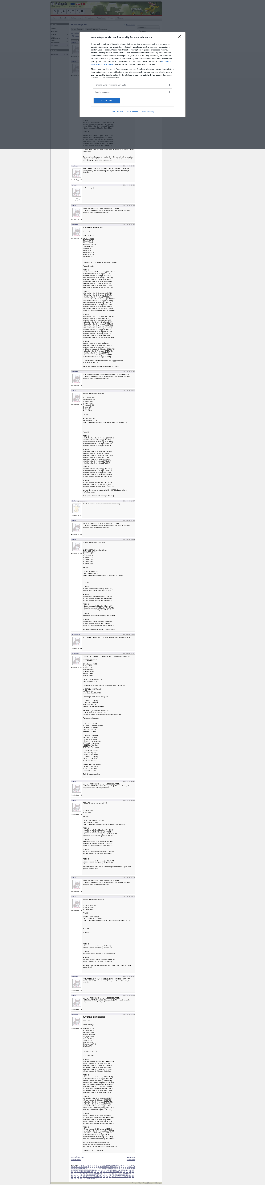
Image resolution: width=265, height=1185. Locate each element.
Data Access (132, 112)
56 (121, 1167)
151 (104, 1173)
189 (86, 1177)
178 (118, 1175)
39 (86, 1167)
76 (99, 1168)
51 (111, 1167)
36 (80, 1167)
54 (117, 1167)
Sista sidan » (131, 1160)
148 (95, 1173)
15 (100, 1165)
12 (94, 1165)
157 (121, 1173)
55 (119, 1167)
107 (105, 1170)
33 (74, 1167)
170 (95, 1175)
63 (72, 1168)
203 (127, 1177)
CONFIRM (106, 100)
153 (110, 1173)
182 (130, 1175)
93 (134, 1168)
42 (92, 1167)
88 (123, 1168)
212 (89, 1178)
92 (132, 1168)
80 (107, 1168)
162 (72, 1175)
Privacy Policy (148, 112)
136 (124, 1172)
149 (98, 1173)
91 (130, 1168)
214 (95, 1178)
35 (78, 1167)
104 (96, 1170)
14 (98, 1165)
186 (78, 1177)
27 (125, 1165)
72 (90, 1168)
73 (92, 1168)
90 (127, 1168)
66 (78, 1168)
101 (87, 1170)
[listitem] (132, 84)
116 (130, 1170)
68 (82, 1168)
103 (93, 1170)
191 (92, 1177)
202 (124, 1177)
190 (89, 1177)
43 (94, 1167)
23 (117, 1165)
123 (86, 1172)
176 (113, 1175)
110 (113, 1170)
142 (78, 1173)
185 (75, 1177)
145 (86, 1173)
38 (84, 1167)
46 (101, 1167)
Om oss (150, 1183)
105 (99, 1170)
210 (84, 1178)
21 (113, 1165)
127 (98, 1172)
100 (84, 1170)
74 (94, 1168)
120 (77, 1172)
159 (127, 1173)
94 (72, 1170)
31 (134, 1165)
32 (72, 1167)
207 (75, 1178)
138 (130, 1172)
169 (92, 1175)
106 (102, 1170)
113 (121, 1170)
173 (104, 1175)
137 (127, 1172)
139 (133, 1172)
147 (92, 1173)
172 (101, 1175)
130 (106, 1172)
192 (95, 1177)
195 (104, 1177)
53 (115, 1167)
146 (89, 1173)
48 (105, 1167)
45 (99, 1167)
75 (96, 1168)
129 (104, 1172)
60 (130, 1167)
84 (115, 1168)
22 (115, 1165)
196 (107, 1177)
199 (115, 1177)
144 (84, 1173)
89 (125, 1168)
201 (121, 1177)
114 (124, 1170)
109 (110, 1170)
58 (125, 1167)
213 (92, 1178)
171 (98, 1175)
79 (105, 1168)
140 (72, 1173)
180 (124, 1175)
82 (111, 1168)
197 (110, 1177)
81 (109, 1168)
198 (113, 1177)
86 (119, 1168)
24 (119, 1165)
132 (112, 1172)
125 (92, 1172)
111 (116, 1170)
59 (127, 1167)
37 (82, 1167)
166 (84, 1175)
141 (75, 1173)
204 (130, 1177)
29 (129, 1165)
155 (115, 1173)
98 (80, 1170)
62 (134, 1167)
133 (115, 1172)
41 (90, 1167)
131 (109, 1172)
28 (127, 1165)
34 (76, 1167)
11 (92, 1165)
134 (118, 1172)
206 (72, 1178)
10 (90, 1165)
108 (108, 1170)
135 (121, 1172)
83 (113, 1168)
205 (133, 1177)
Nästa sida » (131, 1157)
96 (76, 1170)
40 (88, 1167)
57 (123, 1167)
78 (103, 1168)
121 (80, 1172)
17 (105, 1165)
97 (78, 1170)
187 (81, 1177)
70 (86, 1168)
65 (76, 1168)
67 (80, 1168)
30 (131, 1165)
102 (90, 1170)
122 (83, 1172)
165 (81, 1175)
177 (115, 1175)
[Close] (180, 37)
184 (72, 1177)
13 (96, 1165)
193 (98, 1177)
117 (133, 1170)
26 (123, 1165)
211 (86, 1178)
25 (121, 1165)
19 (109, 1165)
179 (121, 1175)
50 (109, 1167)
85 (117, 1168)
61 (132, 1167)
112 (119, 1170)
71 (88, 1168)
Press (145, 1183)
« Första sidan (76, 1160)
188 (84, 1177)
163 (75, 1175)
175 (110, 1175)
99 (82, 1170)
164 (78, 1175)
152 (107, 1173)
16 (103, 1165)
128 (101, 1172)
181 (127, 1175)
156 (118, 1173)
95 (74, 1170)
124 (89, 1172)
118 (72, 1172)
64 (74, 1168)
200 (118, 1177)
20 (111, 1165)
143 (81, 1173)
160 (130, 1173)
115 (127, 1170)
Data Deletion (117, 112)
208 (78, 1178)
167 (86, 1175)
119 (75, 1172)
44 (96, 1167)
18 (107, 1165)
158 (124, 1173)
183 (133, 1175)
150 (101, 1173)
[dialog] (132, 74)
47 (103, 1167)
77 (101, 1168)
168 (89, 1175)
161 (133, 1173)
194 (101, 1177)
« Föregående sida (77, 1157)
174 (107, 1175)
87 (121, 1168)
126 (95, 1172)
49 (107, 1167)
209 (81, 1178)
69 (84, 1168)
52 (113, 1167)
